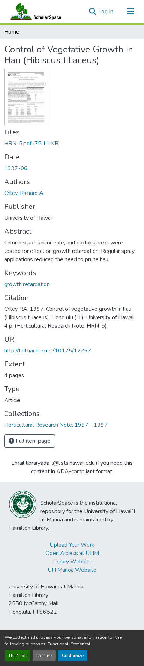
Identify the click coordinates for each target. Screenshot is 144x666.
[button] (34, 11)
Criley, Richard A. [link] (24, 193)
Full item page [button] (32, 441)
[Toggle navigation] (130, 11)
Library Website (72, 561)
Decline (44, 655)
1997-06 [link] (16, 168)
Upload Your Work (72, 545)
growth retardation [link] (27, 284)
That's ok (17, 655)
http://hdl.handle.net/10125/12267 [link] (47, 350)
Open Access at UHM (72, 553)
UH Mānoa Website (72, 570)
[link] (72, 143)
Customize (73, 655)
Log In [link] (105, 11)
